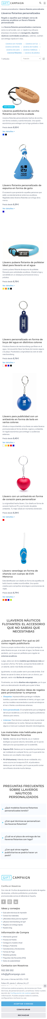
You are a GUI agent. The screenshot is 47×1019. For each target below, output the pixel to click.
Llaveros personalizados (9, 9)
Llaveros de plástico (32, 53)
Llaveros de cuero (13, 50)
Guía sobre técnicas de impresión (15, 913)
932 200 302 (7, 970)
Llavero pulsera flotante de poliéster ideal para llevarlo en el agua (23, 264)
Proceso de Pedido (10, 940)
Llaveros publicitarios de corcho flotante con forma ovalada (21, 112)
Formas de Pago (9, 952)
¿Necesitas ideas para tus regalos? (15, 919)
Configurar (23, 1009)
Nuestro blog (7, 928)
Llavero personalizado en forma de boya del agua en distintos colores (23, 341)
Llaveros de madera (30, 47)
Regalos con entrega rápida (13, 925)
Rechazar (23, 1015)
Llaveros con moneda (14, 44)
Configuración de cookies (20, 993)
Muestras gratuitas (9, 955)
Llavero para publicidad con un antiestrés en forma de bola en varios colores (20, 419)
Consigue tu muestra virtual (12, 943)
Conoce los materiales (11, 916)
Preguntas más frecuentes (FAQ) (14, 958)
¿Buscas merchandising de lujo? (14, 922)
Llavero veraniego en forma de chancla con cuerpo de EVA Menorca (20, 573)
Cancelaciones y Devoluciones (14, 949)
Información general (10, 937)
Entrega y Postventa (10, 946)
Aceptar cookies (23, 1004)
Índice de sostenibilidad (11, 961)
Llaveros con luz (32, 44)
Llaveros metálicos (30, 50)
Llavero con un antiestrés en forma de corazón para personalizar (23, 498)
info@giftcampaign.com (13, 974)
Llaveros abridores (12, 47)
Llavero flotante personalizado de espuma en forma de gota (22, 187)
